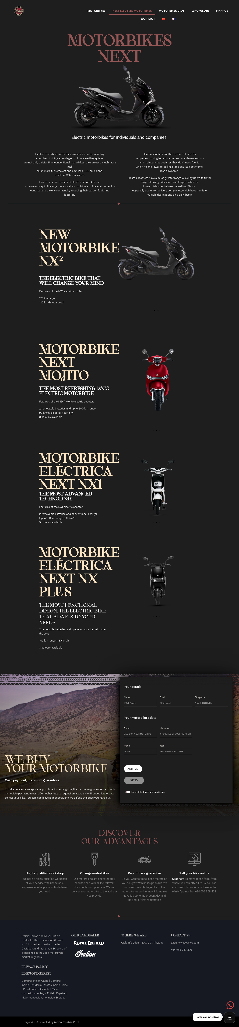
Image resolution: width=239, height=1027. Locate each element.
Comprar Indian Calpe (35, 980)
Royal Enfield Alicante (36, 989)
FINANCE (222, 11)
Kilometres (165, 728)
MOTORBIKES (96, 11)
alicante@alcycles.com (185, 942)
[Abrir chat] (229, 1017)
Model (127, 745)
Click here (178, 879)
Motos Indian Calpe (56, 985)
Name (127, 697)
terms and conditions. (154, 792)
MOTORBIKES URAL (172, 11)
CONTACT (148, 19)
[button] (154, 310)
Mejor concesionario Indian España (43, 997)
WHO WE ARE (200, 11)
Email (162, 697)
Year (162, 745)
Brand (127, 728)
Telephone (200, 697)
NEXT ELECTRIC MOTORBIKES (132, 11)
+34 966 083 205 (181, 949)
